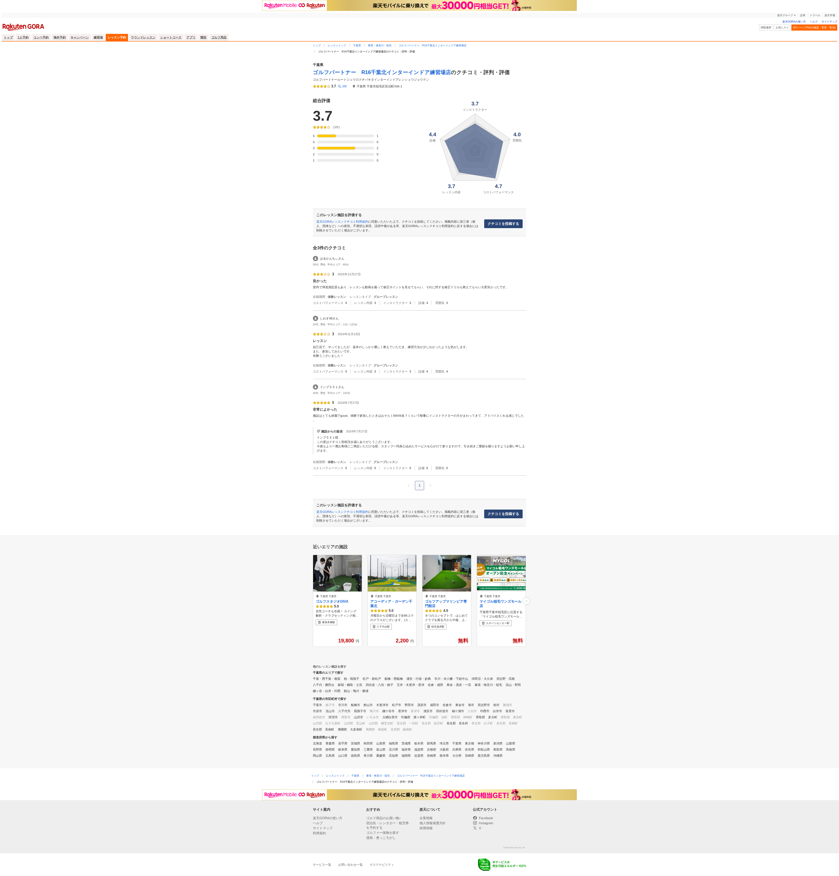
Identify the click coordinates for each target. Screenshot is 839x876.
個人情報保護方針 (433, 823)
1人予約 (23, 37)
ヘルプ (814, 21)
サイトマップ (829, 21)
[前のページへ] (408, 485)
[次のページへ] (430, 485)
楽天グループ (785, 15)
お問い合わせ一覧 (350, 864)
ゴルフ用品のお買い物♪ (383, 818)
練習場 (98, 37)
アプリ (191, 37)
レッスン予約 (117, 37)
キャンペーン (80, 37)
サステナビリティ (382, 864)
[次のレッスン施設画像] (526, 601)
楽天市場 (830, 15)
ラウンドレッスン (143, 37)
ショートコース (171, 37)
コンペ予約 (41, 37)
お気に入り (782, 27)
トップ (8, 37)
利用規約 (319, 833)
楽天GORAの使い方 (794, 21)
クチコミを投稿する (503, 224)
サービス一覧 (322, 864)
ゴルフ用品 (219, 37)
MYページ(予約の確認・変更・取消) (814, 27)
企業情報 (426, 818)
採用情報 (426, 828)
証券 (802, 15)
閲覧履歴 (766, 27)
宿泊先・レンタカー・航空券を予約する (387, 825)
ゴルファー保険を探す (382, 832)
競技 (203, 37)
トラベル (815, 15)
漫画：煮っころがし (381, 838)
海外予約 (60, 37)
